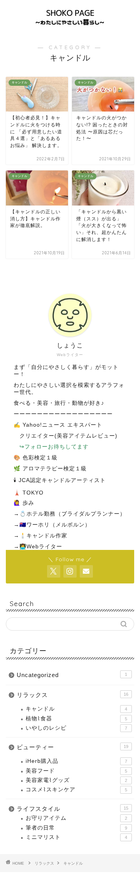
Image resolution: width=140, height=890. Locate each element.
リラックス (72, 694)
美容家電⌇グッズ (76, 780)
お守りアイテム (76, 818)
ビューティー (72, 747)
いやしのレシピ (76, 728)
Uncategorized (72, 675)
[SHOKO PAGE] (70, 26)
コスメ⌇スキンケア (76, 789)
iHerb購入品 (76, 761)
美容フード (76, 771)
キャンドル (76, 709)
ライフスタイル (72, 808)
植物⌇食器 (76, 719)
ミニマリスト (76, 837)
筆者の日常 (76, 828)
